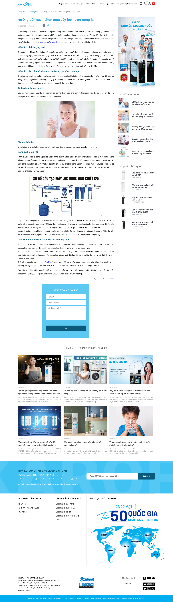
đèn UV (47, 262)
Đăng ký (146, 476)
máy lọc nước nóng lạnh (50, 42)
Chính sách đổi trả (63, 512)
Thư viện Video (24, 512)
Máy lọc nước (64, 4)
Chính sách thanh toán (65, 508)
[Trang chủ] (25, 4)
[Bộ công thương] (86, 580)
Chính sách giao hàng (65, 504)
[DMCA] (86, 585)
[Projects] (153, 3)
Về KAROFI (23, 504)
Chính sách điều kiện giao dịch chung (69, 517)
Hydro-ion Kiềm (90, 4)
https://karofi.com (107, 279)
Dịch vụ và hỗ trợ (131, 4)
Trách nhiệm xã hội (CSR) (28, 508)
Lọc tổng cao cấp (102, 4)
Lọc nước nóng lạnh (76, 4)
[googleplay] (149, 588)
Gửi (66, 328)
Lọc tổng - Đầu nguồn (117, 4)
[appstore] (149, 584)
